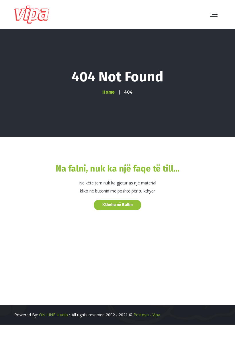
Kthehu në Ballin (117, 204)
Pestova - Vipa (147, 314)
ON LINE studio (53, 314)
